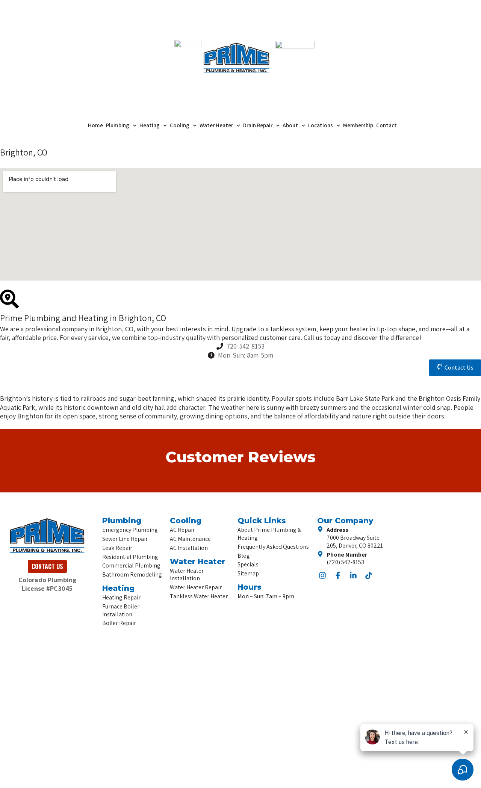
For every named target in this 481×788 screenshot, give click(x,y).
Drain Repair (257, 125)
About (290, 125)
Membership (358, 125)
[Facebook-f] (338, 575)
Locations (320, 125)
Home (95, 125)
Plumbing (117, 125)
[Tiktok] (368, 575)
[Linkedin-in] (353, 575)
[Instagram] (322, 575)
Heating (149, 125)
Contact (386, 125)
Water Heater (216, 125)
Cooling (179, 125)
